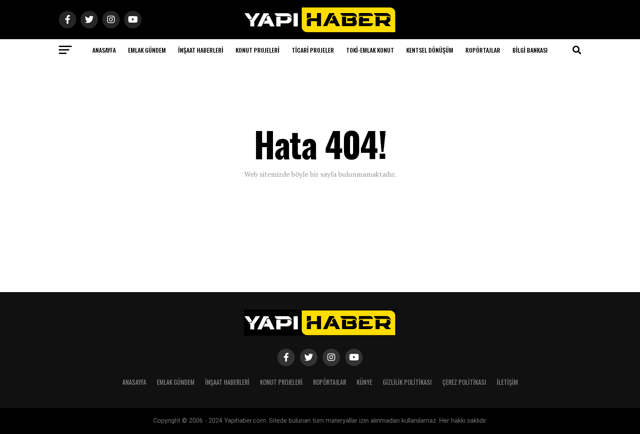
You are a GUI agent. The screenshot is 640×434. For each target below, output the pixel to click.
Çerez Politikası (464, 382)
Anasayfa (104, 49)
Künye (364, 382)
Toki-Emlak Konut (370, 49)
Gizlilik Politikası (407, 382)
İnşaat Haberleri (200, 49)
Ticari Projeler (313, 49)
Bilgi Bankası (530, 49)
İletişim (507, 382)
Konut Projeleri (258, 49)
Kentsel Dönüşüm (429, 49)
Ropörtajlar (482, 49)
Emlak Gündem (147, 49)
